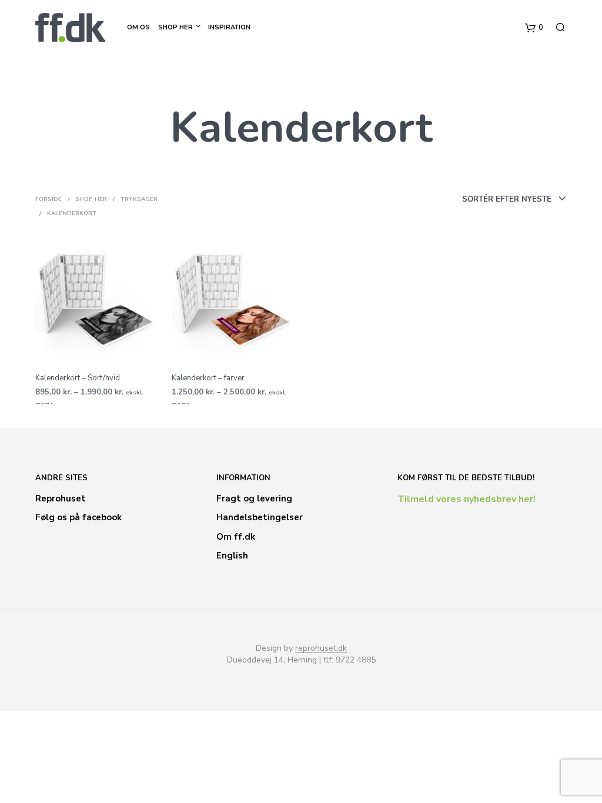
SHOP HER (175, 27)
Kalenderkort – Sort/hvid (77, 378)
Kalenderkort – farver (208, 378)
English (232, 555)
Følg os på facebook (78, 517)
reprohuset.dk (321, 648)
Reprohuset (60, 498)
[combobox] (467, 199)
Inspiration (229, 27)
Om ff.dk (235, 537)
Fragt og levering (254, 498)
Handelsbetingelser (259, 517)
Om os (138, 27)
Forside (48, 199)
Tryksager (139, 199)
